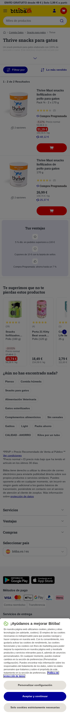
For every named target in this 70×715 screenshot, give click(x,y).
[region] (35, 666)
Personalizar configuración (35, 685)
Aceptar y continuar (35, 696)
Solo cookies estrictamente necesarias (35, 707)
